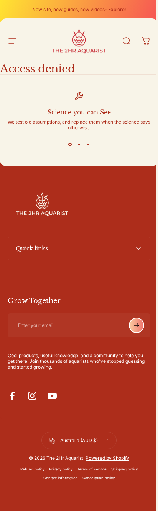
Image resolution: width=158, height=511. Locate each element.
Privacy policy (58, 469)
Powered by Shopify (105, 458)
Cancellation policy (96, 478)
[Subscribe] (130, 325)
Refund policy (30, 469)
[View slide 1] (69, 144)
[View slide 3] (88, 144)
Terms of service (89, 469)
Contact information (58, 478)
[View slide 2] (79, 144)
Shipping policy (122, 469)
